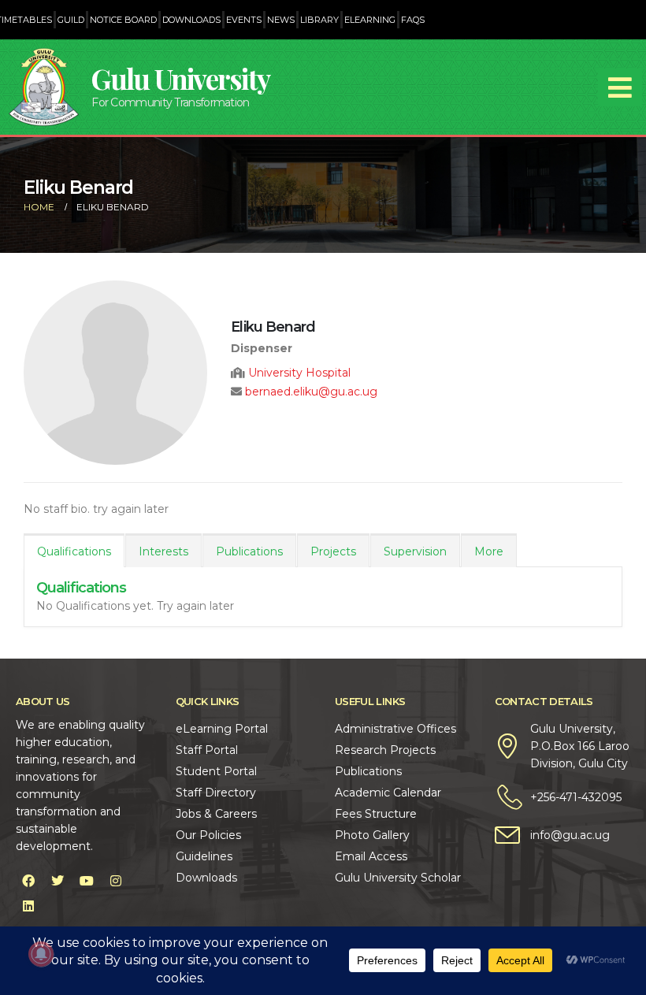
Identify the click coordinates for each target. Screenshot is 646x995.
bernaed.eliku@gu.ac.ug (311, 391)
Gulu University (180, 78)
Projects (333, 551)
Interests (163, 551)
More (488, 551)
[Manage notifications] (41, 954)
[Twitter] (57, 880)
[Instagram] (115, 880)
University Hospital (299, 373)
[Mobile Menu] (620, 87)
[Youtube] (86, 880)
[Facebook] (28, 880)
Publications (249, 551)
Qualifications (74, 551)
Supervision (415, 551)
